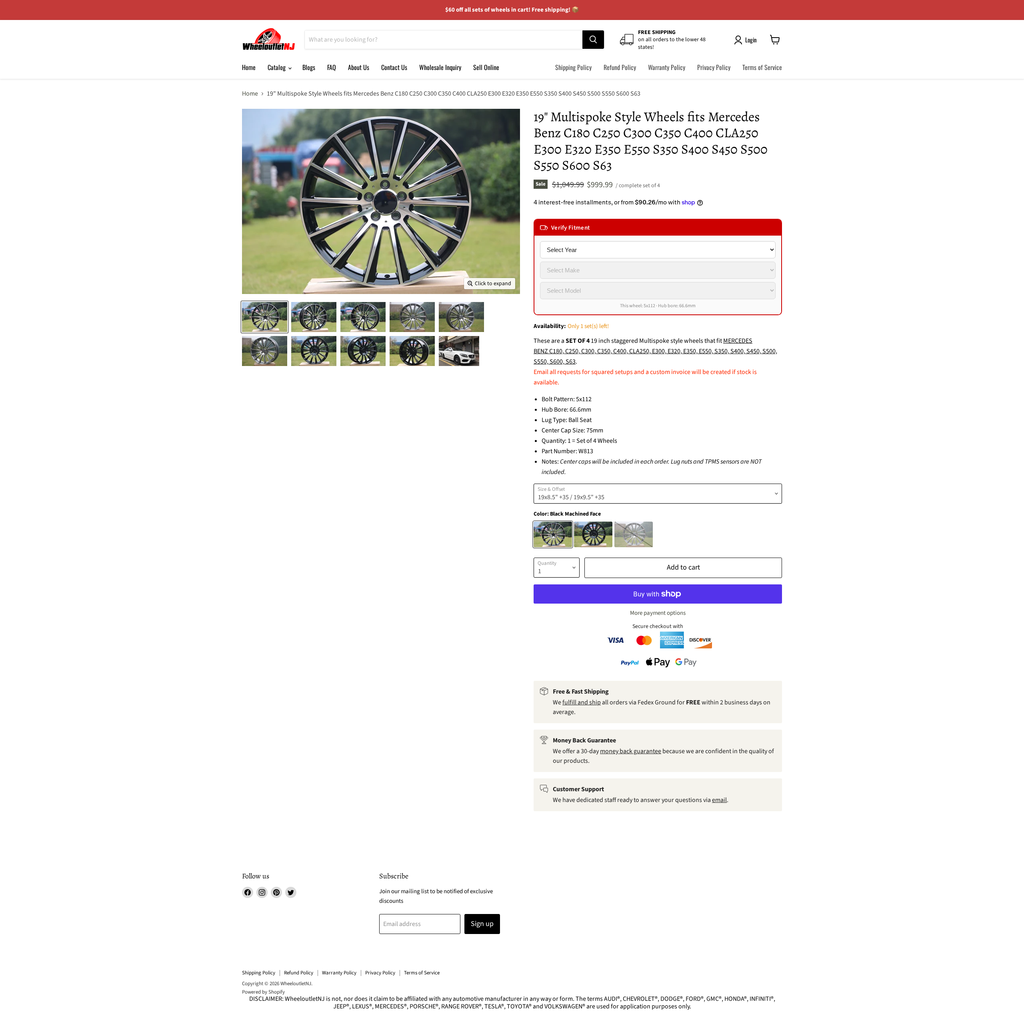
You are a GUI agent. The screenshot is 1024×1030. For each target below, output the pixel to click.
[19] (459, 351)
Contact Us (394, 67)
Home (249, 67)
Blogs (308, 67)
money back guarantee (630, 751)
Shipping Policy (573, 67)
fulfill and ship (581, 702)
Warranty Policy (666, 67)
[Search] (593, 39)
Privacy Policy (713, 67)
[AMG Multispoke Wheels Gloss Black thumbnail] (313, 351)
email (719, 800)
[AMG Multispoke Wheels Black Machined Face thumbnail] (264, 317)
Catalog (277, 67)
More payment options (658, 613)
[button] (657, 228)
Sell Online (486, 67)
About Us (358, 67)
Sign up (482, 924)
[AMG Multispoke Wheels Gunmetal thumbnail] (412, 317)
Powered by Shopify (263, 992)
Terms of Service (762, 67)
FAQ (331, 67)
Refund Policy (620, 67)
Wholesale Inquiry (440, 67)
